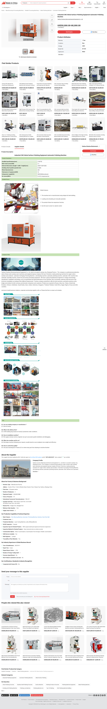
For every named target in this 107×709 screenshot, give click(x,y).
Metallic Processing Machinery (32, 10)
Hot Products (24, 699)
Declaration (69, 704)
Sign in (104, 3)
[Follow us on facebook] (94, 695)
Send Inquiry (69, 32)
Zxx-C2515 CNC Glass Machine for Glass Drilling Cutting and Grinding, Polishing (97, 110)
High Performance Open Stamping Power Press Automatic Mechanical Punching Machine (74, 657)
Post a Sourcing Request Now (41, 596)
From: (8, 576)
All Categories (6, 7)
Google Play (14, 695)
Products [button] (25, 3)
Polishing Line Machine (25, 688)
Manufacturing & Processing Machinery (15, 10)
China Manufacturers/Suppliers (42, 699)
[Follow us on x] (96, 695)
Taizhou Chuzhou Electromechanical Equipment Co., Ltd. (70, 19)
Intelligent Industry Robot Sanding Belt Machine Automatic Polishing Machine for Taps (74, 628)
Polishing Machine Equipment (68, 684)
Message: (7, 584)
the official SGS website (36, 457)
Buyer (72, 7)
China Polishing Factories (8, 684)
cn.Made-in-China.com (67, 701)
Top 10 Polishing (50, 688)
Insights (84, 699)
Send (12, 596)
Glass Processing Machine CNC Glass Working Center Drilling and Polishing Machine (44, 110)
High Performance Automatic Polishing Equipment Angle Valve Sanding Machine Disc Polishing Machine (32, 657)
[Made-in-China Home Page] (9, 2)
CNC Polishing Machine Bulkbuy (64, 688)
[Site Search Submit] (72, 2)
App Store (5, 695)
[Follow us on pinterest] (102, 695)
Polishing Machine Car (38, 688)
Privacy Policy (76, 704)
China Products (31, 699)
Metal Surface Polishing (41, 677)
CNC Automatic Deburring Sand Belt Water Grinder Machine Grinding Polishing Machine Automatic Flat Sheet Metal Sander (44, 135)
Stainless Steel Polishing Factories (24, 684)
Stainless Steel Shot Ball (43, 517)
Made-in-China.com (47, 701)
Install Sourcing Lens (37, 695)
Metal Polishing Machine (45, 10)
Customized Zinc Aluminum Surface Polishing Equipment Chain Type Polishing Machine (10, 628)
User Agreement (61, 704)
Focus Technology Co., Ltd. (43, 704)
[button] (68, 2)
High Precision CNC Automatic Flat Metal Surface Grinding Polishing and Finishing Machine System (27, 110)
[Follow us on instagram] (98, 695)
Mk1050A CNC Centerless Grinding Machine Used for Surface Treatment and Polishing (97, 135)
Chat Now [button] (94, 32)
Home (2, 10)
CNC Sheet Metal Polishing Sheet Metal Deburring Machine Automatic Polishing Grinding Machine (9, 110)
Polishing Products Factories (52, 684)
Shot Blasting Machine (16, 517)
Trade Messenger (24, 695)
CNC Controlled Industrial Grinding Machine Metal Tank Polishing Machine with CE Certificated (62, 135)
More (2, 690)
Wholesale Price (62, 699)
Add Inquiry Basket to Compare (29, 57)
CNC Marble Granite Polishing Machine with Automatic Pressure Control (27, 84)
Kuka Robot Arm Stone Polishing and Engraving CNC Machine (44, 84)
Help (80, 7)
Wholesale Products (53, 699)
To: (8, 580)
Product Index (78, 699)
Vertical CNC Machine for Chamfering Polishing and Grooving (7, 84)
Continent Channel (70, 699)
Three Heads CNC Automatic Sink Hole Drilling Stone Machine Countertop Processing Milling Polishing (79, 110)
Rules (104, 7)
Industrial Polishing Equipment (9, 677)
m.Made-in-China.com (57, 701)
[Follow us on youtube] (100, 695)
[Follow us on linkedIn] (105, 695)
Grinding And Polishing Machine (10, 688)
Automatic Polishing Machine (59, 10)
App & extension (87, 7)
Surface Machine (39, 684)
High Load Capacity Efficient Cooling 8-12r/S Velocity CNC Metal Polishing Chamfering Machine (97, 84)
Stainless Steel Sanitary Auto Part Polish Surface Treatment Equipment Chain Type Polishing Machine (53, 657)
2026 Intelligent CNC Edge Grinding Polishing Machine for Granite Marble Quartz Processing (79, 135)
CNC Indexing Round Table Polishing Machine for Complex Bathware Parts (26, 135)
